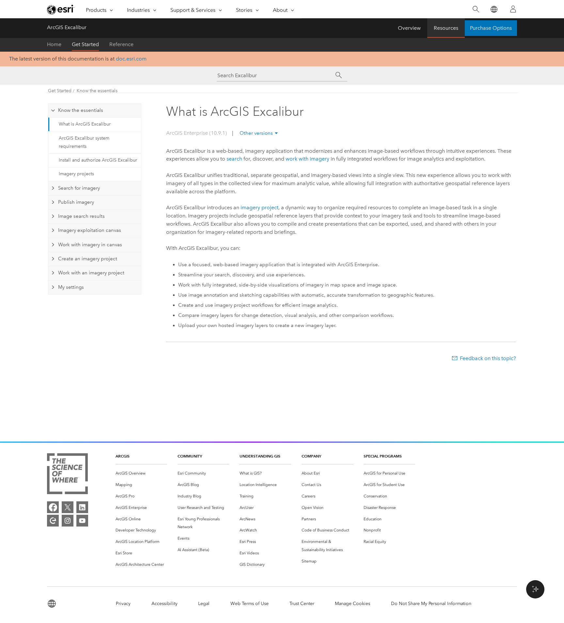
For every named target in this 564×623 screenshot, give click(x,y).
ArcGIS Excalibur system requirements (84, 142)
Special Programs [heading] (383, 456)
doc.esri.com (131, 59)
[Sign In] (513, 9)
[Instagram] (67, 521)
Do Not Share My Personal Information (431, 603)
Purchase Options (491, 28)
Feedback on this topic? (488, 358)
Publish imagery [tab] (76, 202)
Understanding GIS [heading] (260, 456)
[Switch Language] (494, 9)
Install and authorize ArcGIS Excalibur (98, 160)
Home (54, 44)
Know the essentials (97, 91)
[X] (67, 507)
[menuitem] (141, 473)
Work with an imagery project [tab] (91, 273)
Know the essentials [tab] (80, 110)
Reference (121, 44)
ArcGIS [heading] (123, 456)
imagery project (259, 207)
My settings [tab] (71, 287)
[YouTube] (82, 521)
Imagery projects (76, 174)
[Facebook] (53, 507)
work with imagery (307, 159)
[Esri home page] (60, 9)
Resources (446, 28)
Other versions (256, 133)
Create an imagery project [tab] (87, 259)
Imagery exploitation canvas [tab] (89, 230)
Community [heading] (190, 456)
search (234, 159)
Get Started (85, 44)
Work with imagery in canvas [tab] (90, 245)
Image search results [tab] (81, 216)
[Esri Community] (53, 521)
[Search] (476, 9)
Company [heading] (311, 456)
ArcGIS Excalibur (66, 27)
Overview (409, 28)
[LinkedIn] (82, 507)
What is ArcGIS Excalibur (85, 124)
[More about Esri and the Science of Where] (67, 475)
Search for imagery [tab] (79, 188)
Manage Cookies (352, 603)
